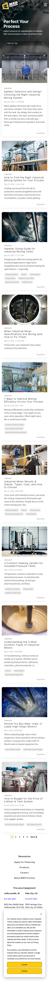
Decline (24, 971)
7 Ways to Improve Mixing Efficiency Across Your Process (23, 400)
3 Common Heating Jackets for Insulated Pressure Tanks (23, 564)
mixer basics (35, 274)
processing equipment (14, 429)
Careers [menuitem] (24, 872)
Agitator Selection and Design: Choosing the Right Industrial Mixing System (23, 94)
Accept (24, 965)
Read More (41, 133)
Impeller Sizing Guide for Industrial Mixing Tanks (19, 250)
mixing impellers (11, 274)
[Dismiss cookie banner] (41, 914)
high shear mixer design (33, 750)
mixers (24, 274)
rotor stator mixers (12, 750)
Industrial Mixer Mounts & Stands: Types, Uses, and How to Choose (23, 484)
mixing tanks (10, 278)
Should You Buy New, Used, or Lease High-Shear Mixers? (23, 725)
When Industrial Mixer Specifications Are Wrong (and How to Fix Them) (23, 334)
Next (33, 837)
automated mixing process (15, 432)
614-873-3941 (31, 899)
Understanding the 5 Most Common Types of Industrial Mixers (21, 645)
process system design (14, 425)
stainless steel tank (26, 278)
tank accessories (12, 282)
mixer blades (31, 514)
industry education (12, 589)
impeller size (27, 282)
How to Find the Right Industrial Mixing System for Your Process (24, 179)
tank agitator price (34, 825)
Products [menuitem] (24, 867)
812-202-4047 (10, 899)
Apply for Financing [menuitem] (24, 862)
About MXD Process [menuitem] (24, 878)
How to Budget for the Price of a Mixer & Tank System (23, 800)
